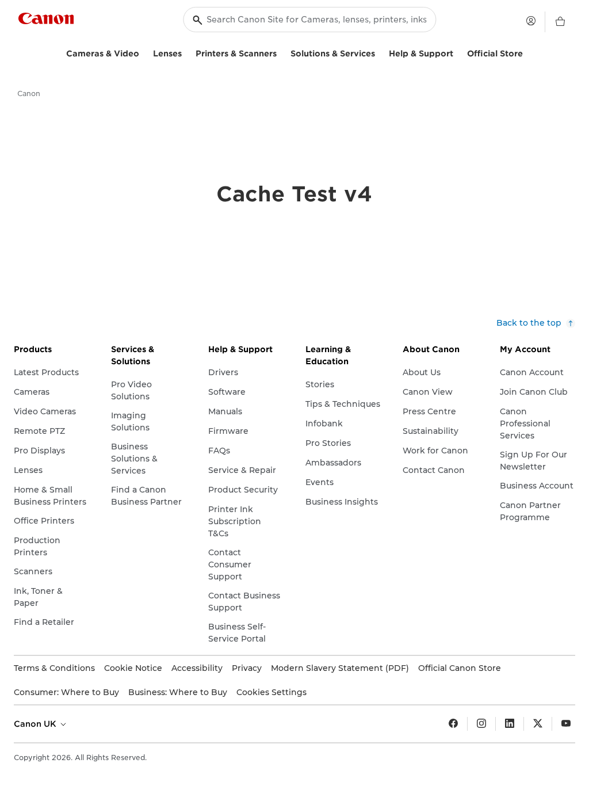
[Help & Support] (457, 52)
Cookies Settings (271, 692)
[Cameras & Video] (143, 52)
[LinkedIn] (509, 724)
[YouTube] (566, 724)
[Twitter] (538, 724)
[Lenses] (186, 52)
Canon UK (36, 723)
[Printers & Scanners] (281, 52)
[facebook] (453, 724)
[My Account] (531, 21)
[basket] (560, 22)
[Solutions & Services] (379, 52)
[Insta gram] (481, 724)
